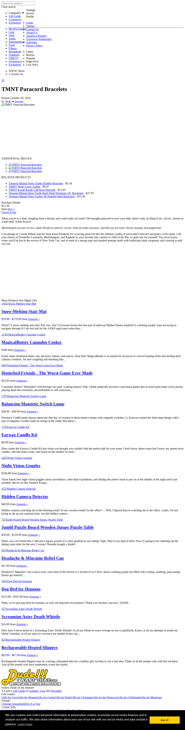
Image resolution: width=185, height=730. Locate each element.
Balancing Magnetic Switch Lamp (32, 403)
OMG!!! (13, 58)
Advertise (31, 42)
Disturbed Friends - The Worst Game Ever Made (47, 373)
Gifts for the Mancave (104, 697)
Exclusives (15, 22)
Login (29, 22)
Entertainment (17, 41)
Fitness (13, 48)
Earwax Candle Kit (19, 434)
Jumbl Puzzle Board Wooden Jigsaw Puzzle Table (47, 527)
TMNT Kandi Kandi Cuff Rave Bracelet (32, 189)
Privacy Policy (34, 45)
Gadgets (33, 690)
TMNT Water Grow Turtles (24, 186)
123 (3, 334)
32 (2, 80)
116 (3, 303)
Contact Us (32, 29)
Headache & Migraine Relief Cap (32, 558)
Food (12, 45)
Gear (11, 32)
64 (2, 457)
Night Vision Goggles (20, 465)
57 (2, 396)
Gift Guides (8, 694)
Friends (5, 700)
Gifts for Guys (9, 697)
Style (11, 35)
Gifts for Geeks (46, 697)
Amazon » (34, 319)
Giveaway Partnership (38, 39)
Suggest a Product (36, 35)
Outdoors (14, 54)
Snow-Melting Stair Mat (24, 311)
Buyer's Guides (17, 28)
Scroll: (14, 74)
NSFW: (13, 70)
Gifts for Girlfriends (128, 697)
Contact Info (8, 707)
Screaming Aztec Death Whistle (30, 616)
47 (2, 488)
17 (2, 427)
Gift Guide (15, 16)
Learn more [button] (25, 724)
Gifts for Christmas (81, 697)
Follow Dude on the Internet (17, 687)
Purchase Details (10, 202)
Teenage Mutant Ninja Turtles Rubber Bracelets (36, 183)
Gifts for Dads (63, 697)
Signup (30, 25)
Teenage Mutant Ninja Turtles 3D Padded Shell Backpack (42, 196)
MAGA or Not (31, 703)
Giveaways (15, 19)
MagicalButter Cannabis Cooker (31, 342)
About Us (31, 32)
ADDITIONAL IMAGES (16, 158)
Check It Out (8, 212)
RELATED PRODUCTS (16, 177)
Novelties (56, 690)
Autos (12, 38)
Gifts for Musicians (151, 697)
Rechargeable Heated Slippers (29, 647)
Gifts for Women (27, 697)
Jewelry (19, 101)
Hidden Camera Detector (24, 496)
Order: (30, 51)
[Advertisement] (92, 131)
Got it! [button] (165, 720)
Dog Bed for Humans (20, 589)
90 (2, 365)
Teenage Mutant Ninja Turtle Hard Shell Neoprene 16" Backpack (46, 193)
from (24, 319)
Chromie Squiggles (12, 703)
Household (15, 51)
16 (2, 581)
